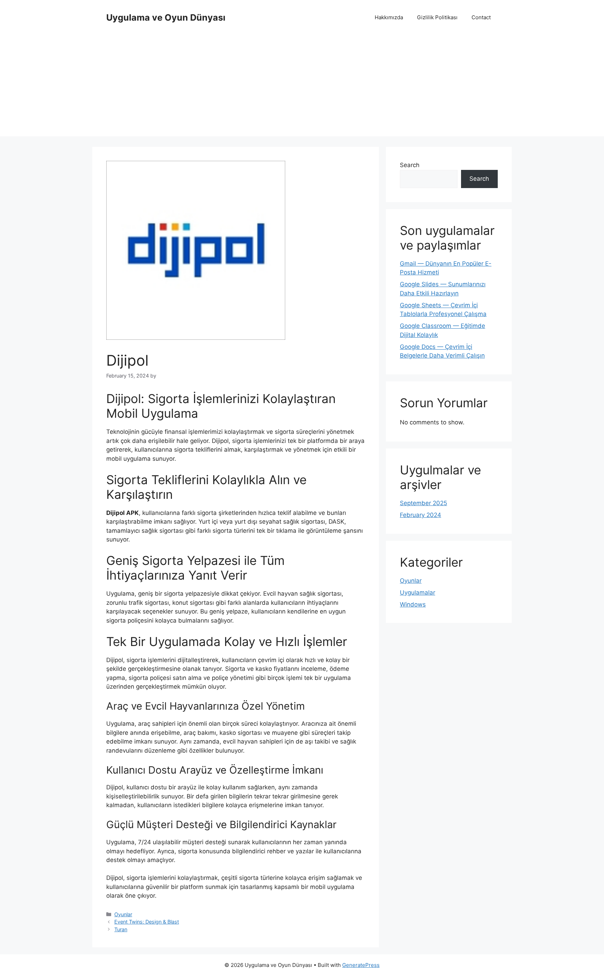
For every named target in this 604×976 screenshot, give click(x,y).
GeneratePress (361, 965)
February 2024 (420, 514)
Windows (413, 604)
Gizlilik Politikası (437, 17)
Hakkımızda (389, 17)
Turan (120, 929)
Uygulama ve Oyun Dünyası (165, 17)
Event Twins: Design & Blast (146, 922)
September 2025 (423, 503)
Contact (481, 17)
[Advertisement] (302, 87)
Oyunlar (123, 914)
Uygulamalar (417, 592)
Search (409, 165)
